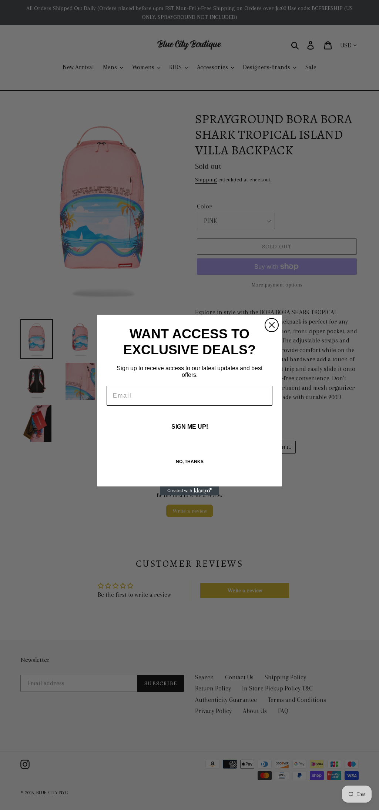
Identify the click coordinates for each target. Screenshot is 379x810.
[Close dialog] (271, 325)
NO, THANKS (190, 461)
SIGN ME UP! (189, 427)
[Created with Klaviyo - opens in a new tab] (189, 490)
